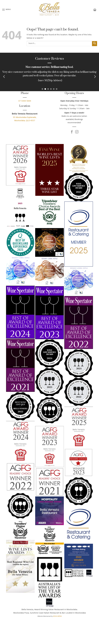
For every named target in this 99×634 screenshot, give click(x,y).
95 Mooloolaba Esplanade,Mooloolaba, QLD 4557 (24, 119)
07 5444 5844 (24, 101)
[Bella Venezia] (49, 9)
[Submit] (94, 43)
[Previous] (4, 76)
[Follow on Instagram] (77, 132)
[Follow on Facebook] (71, 132)
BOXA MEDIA (57, 616)
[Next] (94, 76)
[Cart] (94, 10)
